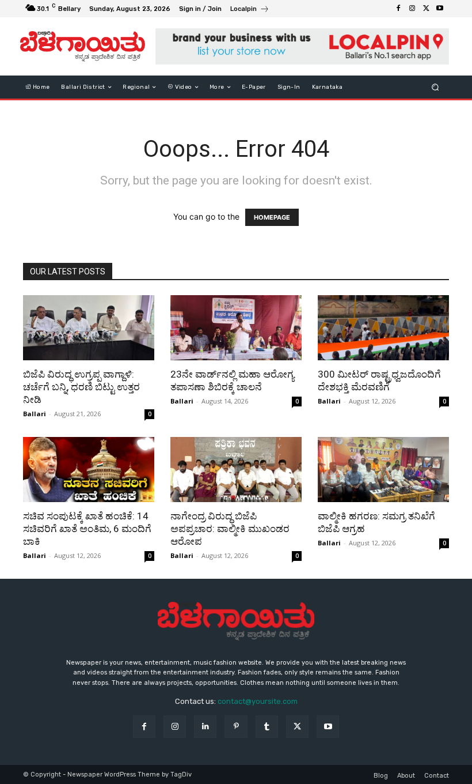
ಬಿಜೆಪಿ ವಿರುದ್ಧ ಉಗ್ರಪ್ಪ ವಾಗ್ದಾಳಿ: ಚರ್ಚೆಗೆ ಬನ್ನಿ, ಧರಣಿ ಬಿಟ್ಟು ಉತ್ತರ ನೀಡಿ (81, 386)
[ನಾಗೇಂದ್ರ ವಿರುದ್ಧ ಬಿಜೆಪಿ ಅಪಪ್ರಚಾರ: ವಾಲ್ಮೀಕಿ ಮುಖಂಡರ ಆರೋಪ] (236, 469)
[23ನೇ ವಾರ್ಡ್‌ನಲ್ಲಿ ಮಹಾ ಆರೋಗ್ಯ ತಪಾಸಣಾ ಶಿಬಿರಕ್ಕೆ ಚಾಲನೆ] (236, 327)
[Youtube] (440, 9)
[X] (426, 9)
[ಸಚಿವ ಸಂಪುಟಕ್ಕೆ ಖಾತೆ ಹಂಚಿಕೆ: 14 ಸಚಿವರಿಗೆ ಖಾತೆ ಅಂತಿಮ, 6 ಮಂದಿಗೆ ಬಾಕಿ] (88, 469)
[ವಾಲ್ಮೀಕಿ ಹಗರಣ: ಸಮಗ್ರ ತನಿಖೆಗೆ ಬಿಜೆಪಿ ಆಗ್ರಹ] (383, 469)
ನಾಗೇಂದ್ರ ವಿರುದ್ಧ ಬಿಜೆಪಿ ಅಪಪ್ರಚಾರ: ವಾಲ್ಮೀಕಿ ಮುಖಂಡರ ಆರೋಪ (230, 528)
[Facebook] (398, 9)
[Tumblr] (267, 726)
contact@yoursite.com (258, 701)
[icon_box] (249, 10)
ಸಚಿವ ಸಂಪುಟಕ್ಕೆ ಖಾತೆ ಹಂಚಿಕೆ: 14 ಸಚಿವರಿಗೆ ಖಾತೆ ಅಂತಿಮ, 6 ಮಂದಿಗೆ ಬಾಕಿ (87, 528)
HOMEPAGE (272, 217)
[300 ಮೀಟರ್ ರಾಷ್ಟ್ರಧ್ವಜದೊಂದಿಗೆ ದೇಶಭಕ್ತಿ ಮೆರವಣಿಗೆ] (383, 327)
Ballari (34, 413)
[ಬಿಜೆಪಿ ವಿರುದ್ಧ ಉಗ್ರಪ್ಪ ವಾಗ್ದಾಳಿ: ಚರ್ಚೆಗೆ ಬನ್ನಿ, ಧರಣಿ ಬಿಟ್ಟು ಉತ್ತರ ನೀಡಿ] (88, 327)
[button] (435, 87)
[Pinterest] (235, 726)
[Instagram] (412, 9)
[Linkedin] (205, 726)
